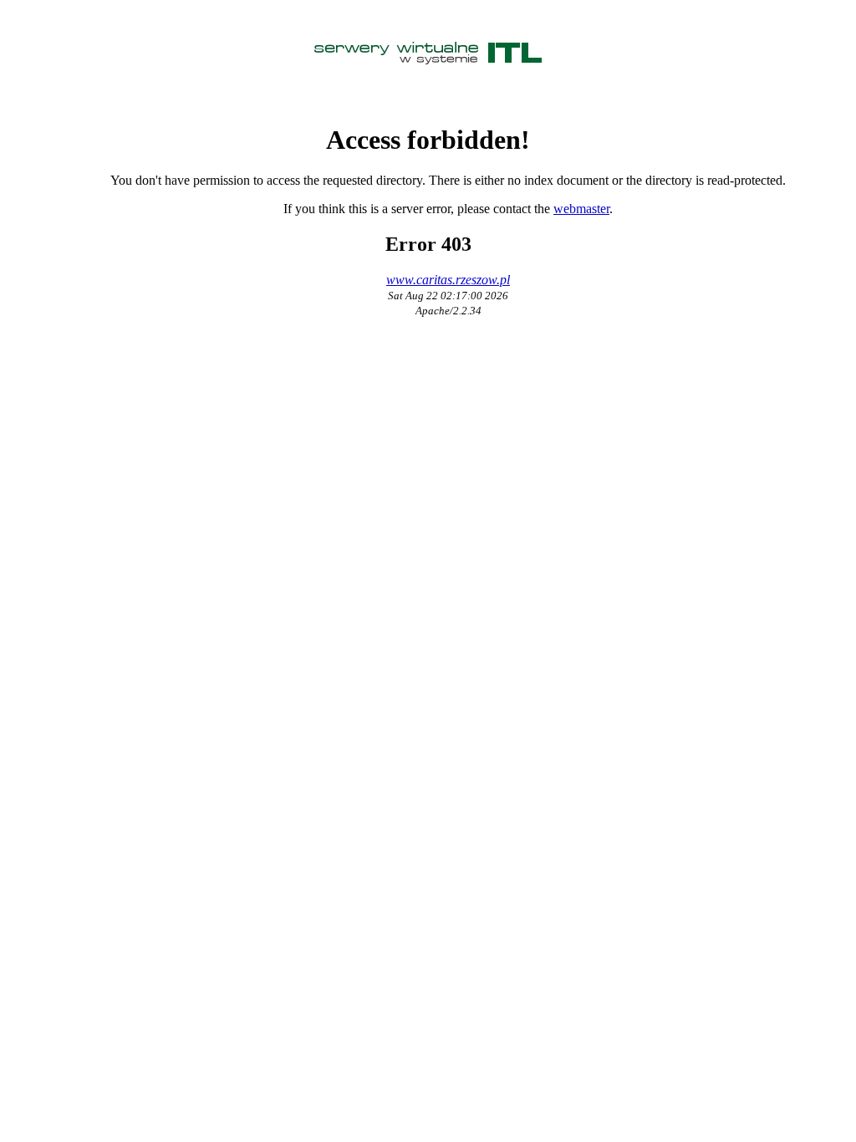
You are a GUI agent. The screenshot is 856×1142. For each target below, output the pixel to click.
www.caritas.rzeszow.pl (448, 280)
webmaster (581, 208)
